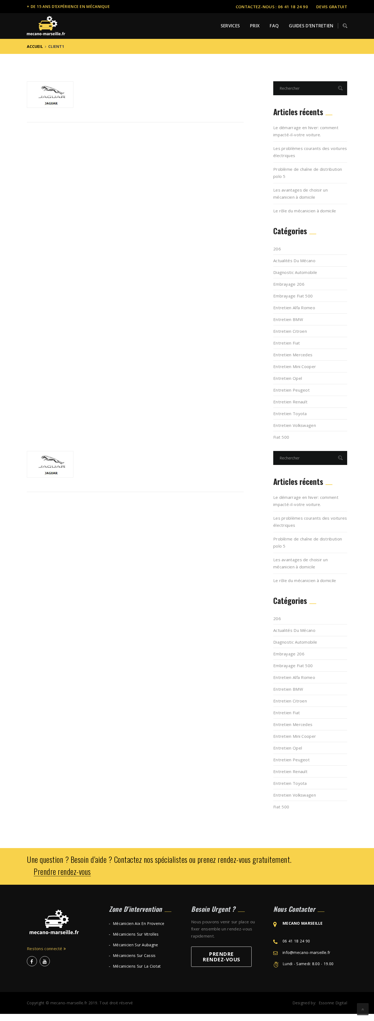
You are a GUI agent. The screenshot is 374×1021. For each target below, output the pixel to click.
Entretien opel (287, 378)
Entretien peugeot (291, 390)
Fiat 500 (281, 437)
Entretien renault (290, 401)
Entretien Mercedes (292, 354)
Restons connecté (45, 948)
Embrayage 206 (288, 284)
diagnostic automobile (295, 272)
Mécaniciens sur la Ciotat (137, 966)
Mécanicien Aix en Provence (139, 923)
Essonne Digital (333, 1002)
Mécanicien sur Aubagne (135, 944)
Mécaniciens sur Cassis (134, 955)
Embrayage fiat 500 (293, 296)
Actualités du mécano (294, 260)
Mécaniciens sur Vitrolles (136, 934)
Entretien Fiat (286, 343)
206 (277, 248)
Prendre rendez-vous (62, 871)
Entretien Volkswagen (294, 425)
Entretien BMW (288, 319)
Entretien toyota (290, 413)
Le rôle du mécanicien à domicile (304, 210)
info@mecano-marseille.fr (306, 952)
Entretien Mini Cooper (294, 366)
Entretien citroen (290, 331)
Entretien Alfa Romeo (294, 307)
